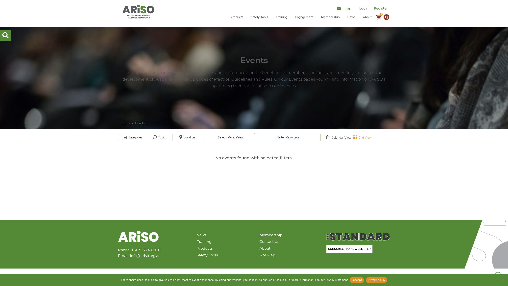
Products (236, 17)
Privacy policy (376, 279)
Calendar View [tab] (341, 137)
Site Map (267, 255)
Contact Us (269, 242)
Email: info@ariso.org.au (139, 256)
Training (282, 17)
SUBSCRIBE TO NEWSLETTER (349, 249)
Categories (135, 137)
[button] (386, 17)
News (351, 17)
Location (189, 137)
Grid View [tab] (364, 137)
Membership (330, 17)
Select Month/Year (231, 137)
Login (363, 8)
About (367, 17)
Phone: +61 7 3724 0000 (139, 250)
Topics (162, 137)
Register (381, 8)
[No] (503, 280)
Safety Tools (259, 17)
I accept (357, 279)
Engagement (304, 17)
